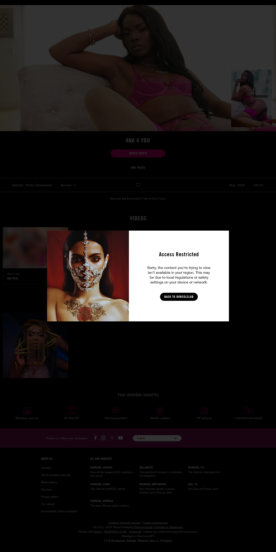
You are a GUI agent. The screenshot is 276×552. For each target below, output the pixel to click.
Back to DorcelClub (179, 297)
